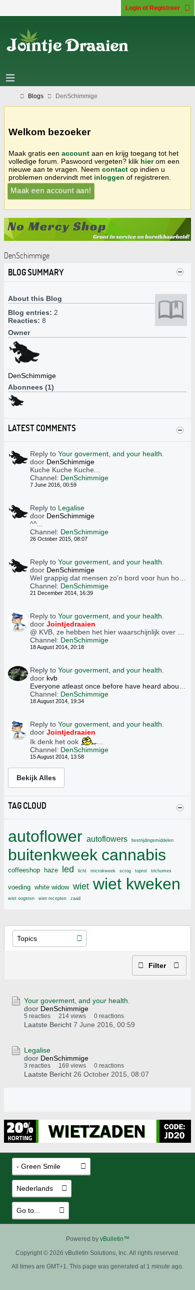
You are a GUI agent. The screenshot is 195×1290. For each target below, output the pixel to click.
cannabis (134, 855)
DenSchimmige (84, 478)
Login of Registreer (153, 8)
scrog (125, 870)
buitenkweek (53, 855)
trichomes (161, 870)
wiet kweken (136, 884)
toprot (141, 870)
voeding (19, 887)
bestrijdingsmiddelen (153, 840)
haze (51, 870)
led (68, 869)
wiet (81, 886)
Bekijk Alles (36, 778)
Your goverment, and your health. (111, 454)
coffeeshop (24, 870)
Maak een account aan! (50, 190)
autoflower (45, 836)
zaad (75, 898)
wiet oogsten (21, 898)
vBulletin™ (115, 1238)
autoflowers (107, 839)
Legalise (71, 508)
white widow (51, 887)
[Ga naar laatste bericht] (141, 1024)
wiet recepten (52, 898)
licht (82, 870)
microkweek (103, 870)
